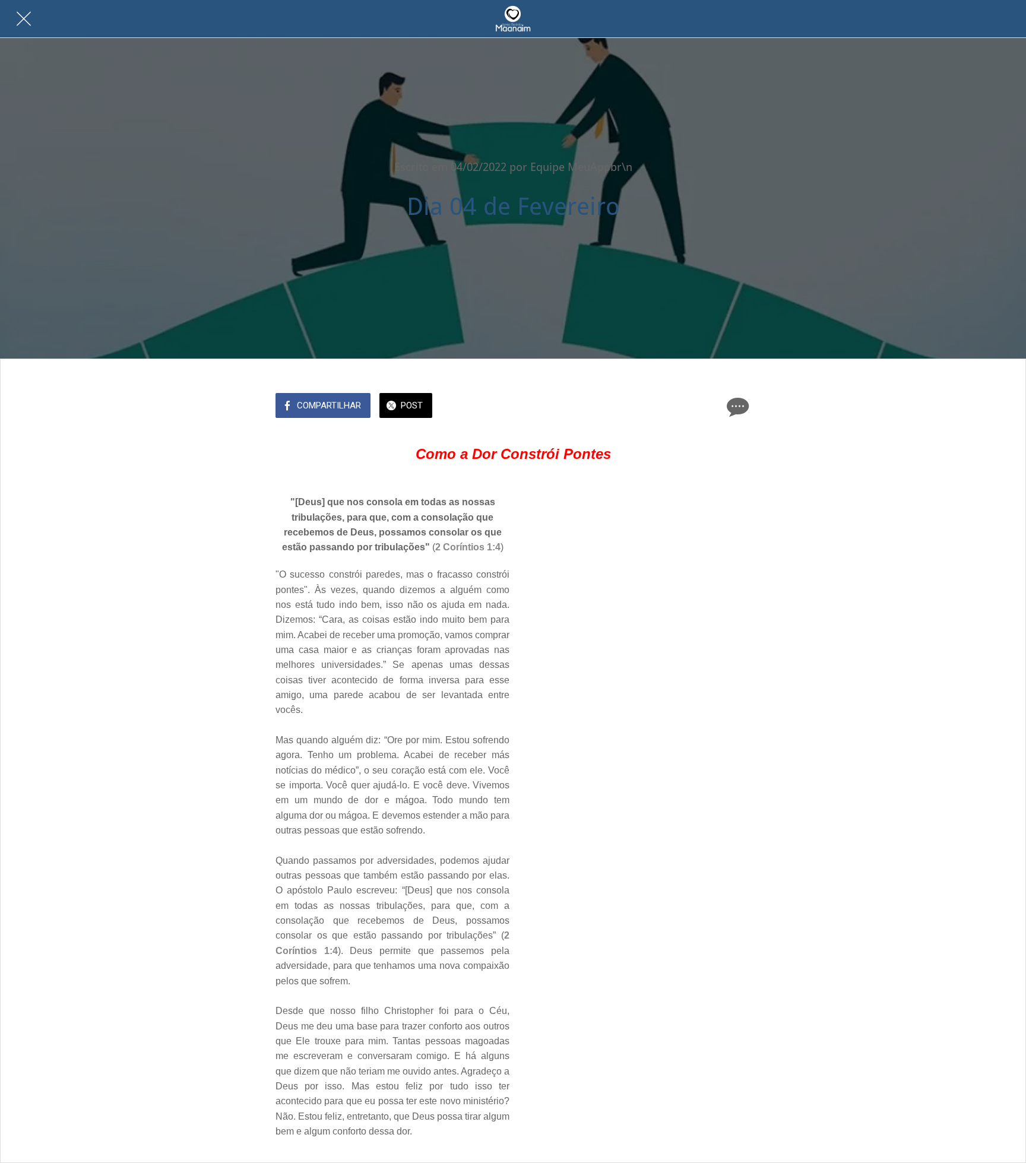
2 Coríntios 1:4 (468, 547)
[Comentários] (736, 406)
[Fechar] (24, 19)
